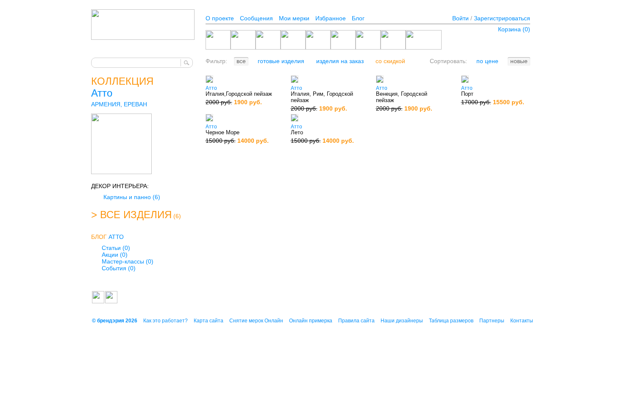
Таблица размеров (451, 321)
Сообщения (256, 18)
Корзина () (514, 29)
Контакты (521, 321)
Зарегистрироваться (502, 18)
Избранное (330, 18)
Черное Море (222, 132)
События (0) (119, 268)
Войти (460, 18)
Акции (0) (115, 254)
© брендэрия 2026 (114, 321)
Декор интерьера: (120, 186)
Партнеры (491, 321)
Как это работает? (165, 321)
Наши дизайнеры (402, 321)
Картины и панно (131, 197)
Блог (358, 18)
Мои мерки (294, 18)
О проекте (220, 18)
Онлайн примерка (310, 321)
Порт (467, 94)
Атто (101, 93)
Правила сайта (356, 321)
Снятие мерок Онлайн (256, 321)
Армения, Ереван (119, 104)
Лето (297, 132)
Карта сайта (208, 321)
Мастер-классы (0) (127, 261)
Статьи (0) (116, 247)
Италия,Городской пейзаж (239, 94)
